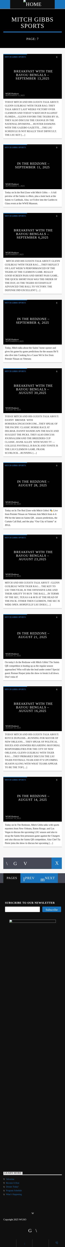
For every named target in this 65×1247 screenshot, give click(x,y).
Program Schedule (14, 1190)
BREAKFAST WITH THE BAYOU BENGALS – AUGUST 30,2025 (33, 389)
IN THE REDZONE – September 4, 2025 (32, 320)
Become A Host (12, 1183)
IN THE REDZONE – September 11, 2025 (32, 165)
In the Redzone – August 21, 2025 (33, 635)
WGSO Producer (12, 93)
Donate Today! (12, 1187)
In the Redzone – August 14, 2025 (33, 797)
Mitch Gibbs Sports (15, 57)
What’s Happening (14, 1194)
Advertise (10, 1179)
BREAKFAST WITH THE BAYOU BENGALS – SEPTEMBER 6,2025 (33, 233)
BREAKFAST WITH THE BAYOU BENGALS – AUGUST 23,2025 (33, 555)
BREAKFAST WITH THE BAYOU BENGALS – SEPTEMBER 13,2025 (33, 74)
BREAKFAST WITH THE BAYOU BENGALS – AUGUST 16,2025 (33, 707)
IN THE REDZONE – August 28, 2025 (33, 483)
